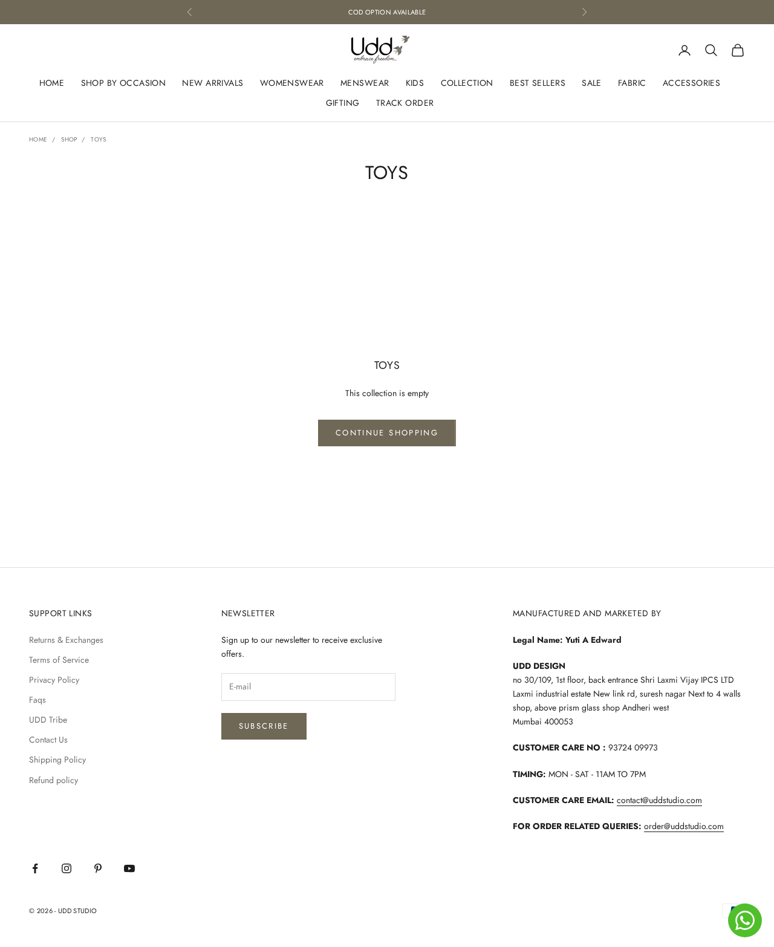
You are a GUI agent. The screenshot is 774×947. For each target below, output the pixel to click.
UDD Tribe (48, 720)
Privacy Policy (54, 680)
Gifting (343, 103)
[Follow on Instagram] (66, 868)
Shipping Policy (57, 759)
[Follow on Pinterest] (98, 868)
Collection (467, 83)
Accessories (692, 83)
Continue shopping (387, 432)
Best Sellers (537, 83)
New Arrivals (212, 83)
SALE (592, 83)
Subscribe (264, 726)
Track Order (405, 103)
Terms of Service (59, 660)
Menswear (364, 83)
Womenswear (292, 83)
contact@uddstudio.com (659, 800)
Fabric (632, 83)
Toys (98, 139)
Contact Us (48, 740)
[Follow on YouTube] (129, 868)
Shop (69, 139)
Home (52, 83)
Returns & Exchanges (66, 640)
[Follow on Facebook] (35, 868)
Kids (415, 83)
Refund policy (53, 780)
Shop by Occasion (123, 83)
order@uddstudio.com (684, 826)
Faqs (37, 700)
